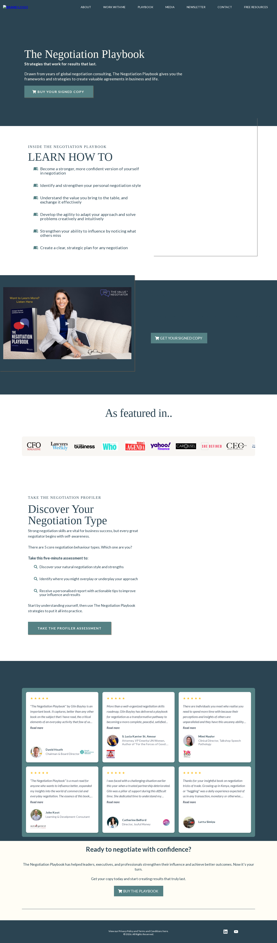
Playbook (145, 7)
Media (170, 7)
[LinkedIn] (225, 931)
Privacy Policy (126, 931)
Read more (36, 728)
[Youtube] (236, 931)
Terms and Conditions (150, 931)
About (86, 7)
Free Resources (256, 7)
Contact (225, 7)
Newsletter (196, 7)
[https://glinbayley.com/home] (15, 7)
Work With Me (114, 7)
